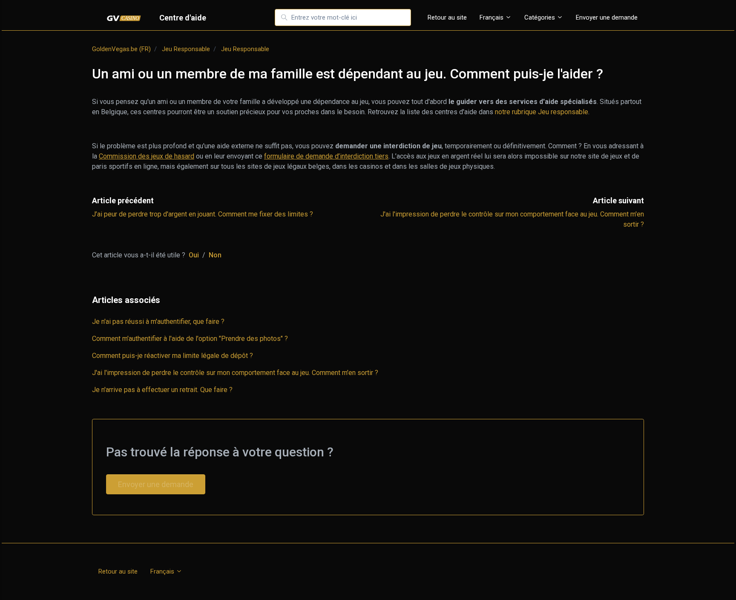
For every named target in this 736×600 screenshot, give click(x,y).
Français (492, 17)
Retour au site (447, 17)
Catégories (540, 17)
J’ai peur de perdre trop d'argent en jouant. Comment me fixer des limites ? (202, 214)
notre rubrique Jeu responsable (541, 112)
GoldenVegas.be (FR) (121, 49)
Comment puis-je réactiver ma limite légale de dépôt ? (172, 356)
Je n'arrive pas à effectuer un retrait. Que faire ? (162, 390)
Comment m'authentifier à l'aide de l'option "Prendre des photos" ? (190, 339)
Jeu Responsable (186, 49)
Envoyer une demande (607, 17)
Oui (194, 255)
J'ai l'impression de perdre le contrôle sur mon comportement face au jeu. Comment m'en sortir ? (235, 373)
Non (215, 255)
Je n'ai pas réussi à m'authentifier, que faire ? (158, 321)
